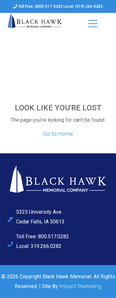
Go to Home (58, 134)
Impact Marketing (80, 286)
